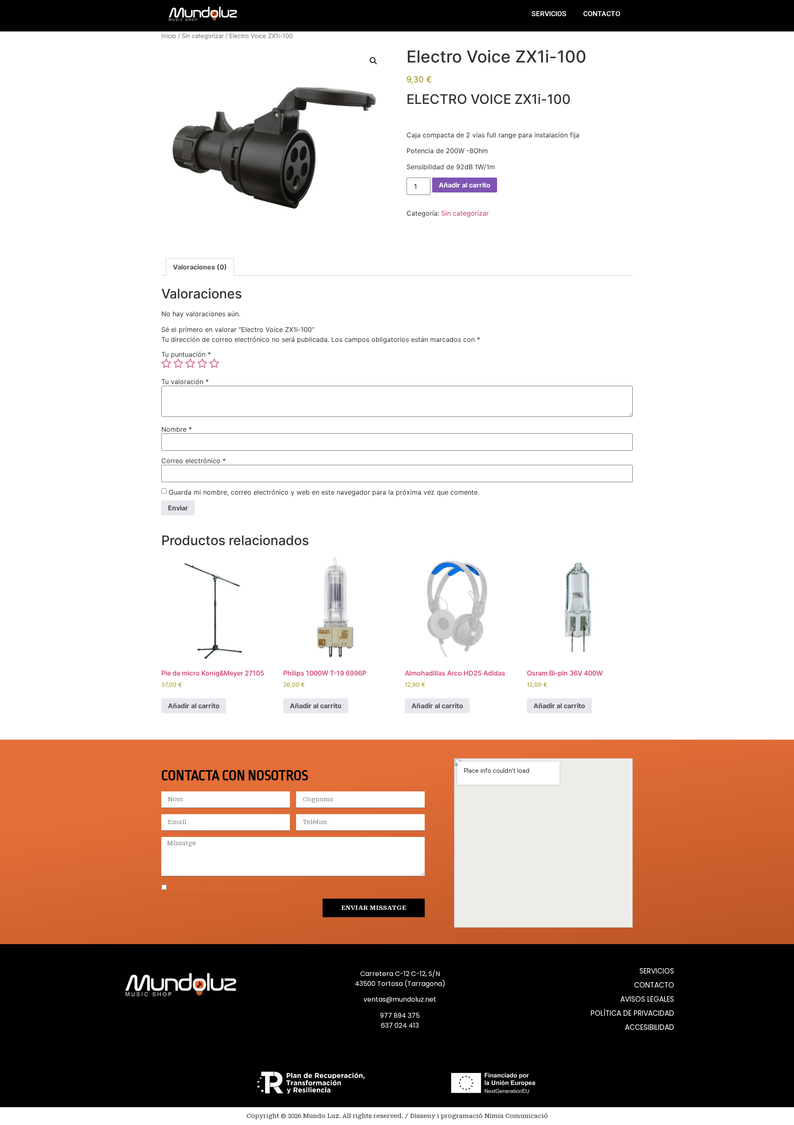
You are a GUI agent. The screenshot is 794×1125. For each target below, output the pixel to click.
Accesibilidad (649, 1027)
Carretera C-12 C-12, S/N (400, 973)
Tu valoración (185, 381)
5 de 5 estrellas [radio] (214, 363)
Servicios (549, 14)
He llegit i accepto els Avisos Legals (226, 888)
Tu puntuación (186, 354)
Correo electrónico (193, 460)
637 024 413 (400, 1025)
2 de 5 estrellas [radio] (178, 363)
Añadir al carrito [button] (194, 706)
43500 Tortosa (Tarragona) (400, 983)
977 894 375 (400, 1015)
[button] (373, 60)
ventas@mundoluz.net (400, 999)
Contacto (601, 14)
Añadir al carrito (464, 185)
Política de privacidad (632, 1013)
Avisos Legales (647, 999)
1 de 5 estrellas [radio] (166, 363)
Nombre (176, 429)
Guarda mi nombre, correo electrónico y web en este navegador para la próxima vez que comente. (324, 492)
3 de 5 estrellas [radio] (190, 363)
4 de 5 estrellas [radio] (202, 363)
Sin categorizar (203, 36)
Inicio (168, 36)
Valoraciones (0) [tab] (200, 267)
